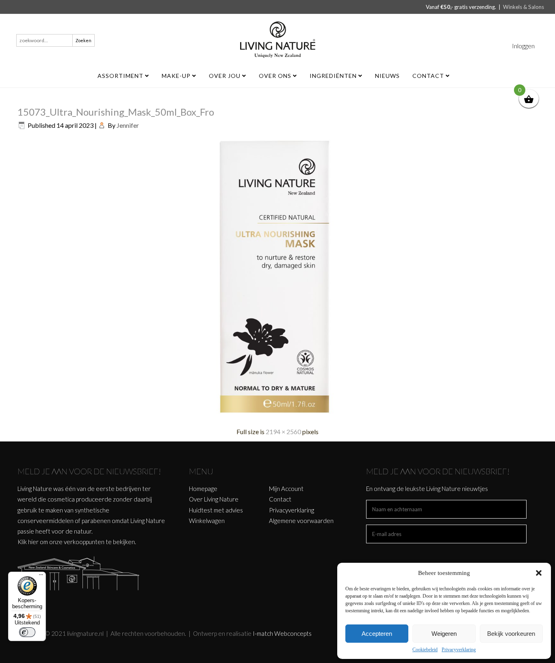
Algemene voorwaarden (301, 520)
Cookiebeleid (425, 649)
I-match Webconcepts (282, 633)
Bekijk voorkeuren (511, 633)
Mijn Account (286, 488)
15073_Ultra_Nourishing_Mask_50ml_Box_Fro (115, 112)
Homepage (203, 488)
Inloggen (523, 46)
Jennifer (128, 125)
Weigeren (444, 633)
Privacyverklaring (459, 649)
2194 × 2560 (283, 431)
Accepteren (377, 633)
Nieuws (387, 75)
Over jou (225, 75)
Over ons (276, 75)
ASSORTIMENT (121, 75)
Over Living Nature (213, 499)
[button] (539, 573)
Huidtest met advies (216, 510)
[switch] (27, 632)
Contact (429, 75)
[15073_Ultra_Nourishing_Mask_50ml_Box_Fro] (277, 416)
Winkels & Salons (523, 7)
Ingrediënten (334, 75)
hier (33, 541)
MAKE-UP (177, 75)
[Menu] (41, 576)
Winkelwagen (207, 520)
